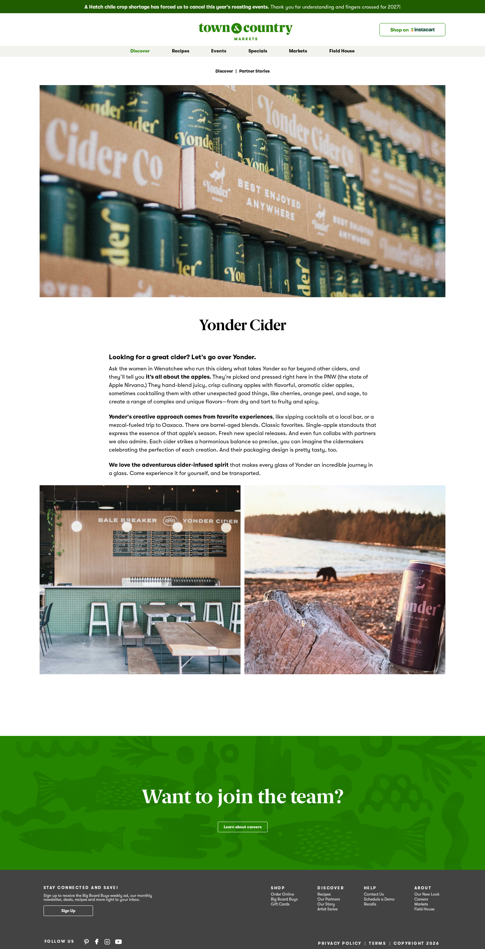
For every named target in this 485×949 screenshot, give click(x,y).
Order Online (282, 894)
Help (370, 888)
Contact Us (374, 894)
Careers (421, 899)
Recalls (370, 904)
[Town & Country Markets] (246, 29)
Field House (342, 50)
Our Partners (328, 899)
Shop (278, 888)
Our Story (326, 904)
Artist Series (327, 909)
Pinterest (86, 941)
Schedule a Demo (379, 899)
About (423, 888)
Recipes (180, 50)
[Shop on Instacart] (412, 29)
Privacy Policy (339, 943)
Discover (330, 888)
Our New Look (426, 894)
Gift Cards (280, 904)
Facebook (96, 941)
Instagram (107, 941)
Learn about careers (243, 827)
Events (218, 50)
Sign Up (68, 910)
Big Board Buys (284, 899)
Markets (421, 904)
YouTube (118, 941)
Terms (377, 943)
